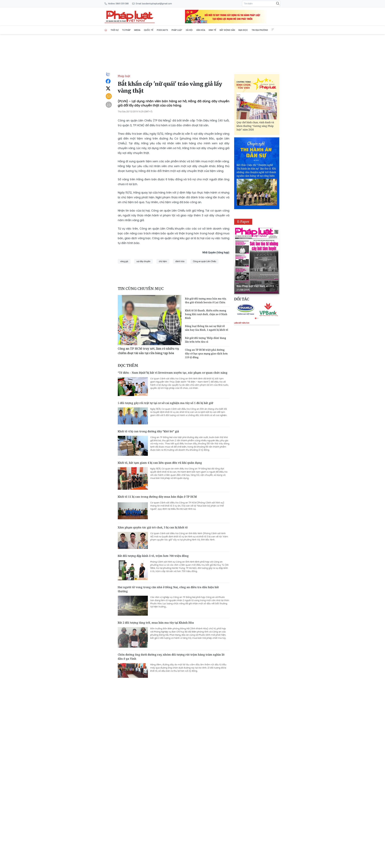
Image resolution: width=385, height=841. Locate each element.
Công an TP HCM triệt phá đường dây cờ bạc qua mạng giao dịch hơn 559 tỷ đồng (206, 353)
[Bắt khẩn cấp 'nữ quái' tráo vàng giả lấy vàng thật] (130, 16)
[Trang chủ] (106, 30)
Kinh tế (212, 30)
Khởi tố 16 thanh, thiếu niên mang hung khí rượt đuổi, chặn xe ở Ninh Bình (206, 314)
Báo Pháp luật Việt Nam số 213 (255, 286)
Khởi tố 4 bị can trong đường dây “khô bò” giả (148, 431)
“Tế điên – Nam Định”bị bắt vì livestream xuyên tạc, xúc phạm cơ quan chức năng (172, 372)
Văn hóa (200, 30)
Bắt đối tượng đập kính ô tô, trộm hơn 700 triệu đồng (153, 556)
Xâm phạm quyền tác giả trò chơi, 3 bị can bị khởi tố (153, 527)
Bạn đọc (243, 30)
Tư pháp (126, 30)
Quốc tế (148, 30)
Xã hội (189, 30)
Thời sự (115, 30)
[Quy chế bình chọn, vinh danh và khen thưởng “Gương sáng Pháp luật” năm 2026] (257, 105)
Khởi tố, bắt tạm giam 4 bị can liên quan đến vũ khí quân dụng (160, 462)
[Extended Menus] (273, 29)
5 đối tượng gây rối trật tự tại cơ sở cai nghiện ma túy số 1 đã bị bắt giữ (165, 403)
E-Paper (243, 222)
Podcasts (162, 30)
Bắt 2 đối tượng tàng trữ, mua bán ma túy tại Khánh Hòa (156, 622)
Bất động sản (227, 30)
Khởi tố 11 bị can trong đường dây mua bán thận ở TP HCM (157, 496)
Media (137, 30)
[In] (109, 105)
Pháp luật (177, 30)
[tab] (255, 318)
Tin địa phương (260, 30)
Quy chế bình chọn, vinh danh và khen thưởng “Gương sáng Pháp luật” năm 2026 (255, 126)
